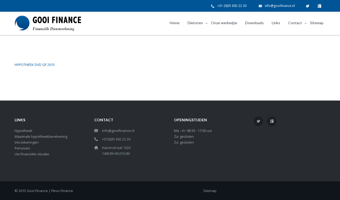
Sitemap (209, 190)
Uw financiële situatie (32, 154)
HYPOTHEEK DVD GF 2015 (35, 64)
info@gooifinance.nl (280, 5)
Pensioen (22, 148)
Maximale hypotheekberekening (41, 136)
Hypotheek (23, 130)
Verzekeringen (27, 142)
